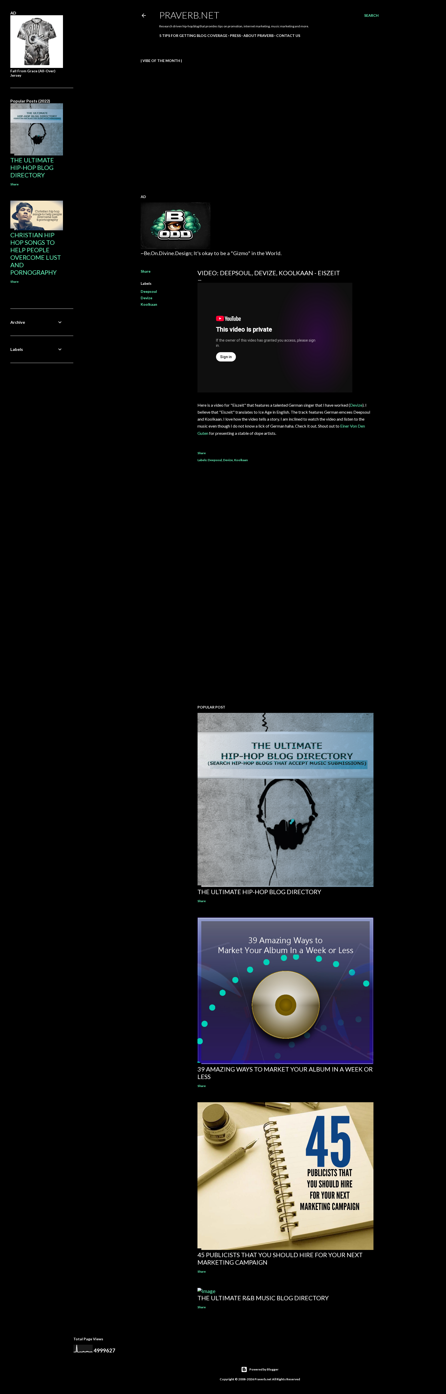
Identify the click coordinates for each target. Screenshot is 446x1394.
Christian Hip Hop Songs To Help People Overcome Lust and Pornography (35, 253)
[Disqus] (285, 541)
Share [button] (145, 271)
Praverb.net (189, 15)
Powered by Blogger (263, 1369)
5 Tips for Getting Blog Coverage (193, 35)
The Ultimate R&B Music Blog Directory (263, 1298)
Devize (146, 298)
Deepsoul (149, 291)
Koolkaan (149, 304)
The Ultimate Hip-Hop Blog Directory (259, 891)
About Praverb (258, 35)
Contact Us (288, 35)
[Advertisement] (285, 656)
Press (235, 35)
